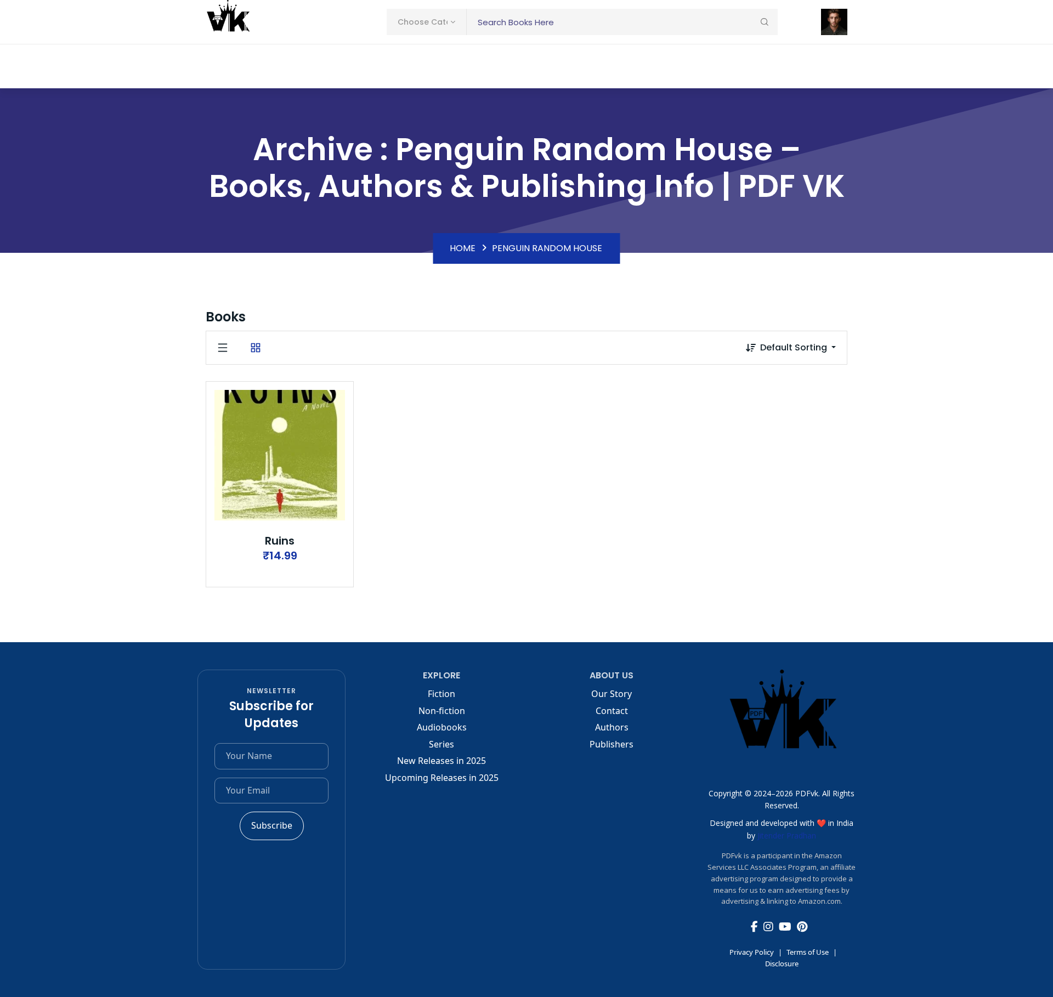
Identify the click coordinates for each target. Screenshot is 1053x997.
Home (462, 248)
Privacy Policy (751, 952)
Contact (612, 711)
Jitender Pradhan (786, 835)
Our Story (611, 694)
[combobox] (426, 22)
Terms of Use (807, 952)
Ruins (280, 540)
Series (441, 744)
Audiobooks (442, 727)
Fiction (441, 694)
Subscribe (271, 825)
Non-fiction (441, 711)
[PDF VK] (228, 22)
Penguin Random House (547, 248)
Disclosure (782, 963)
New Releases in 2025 (441, 761)
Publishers (611, 744)
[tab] (222, 347)
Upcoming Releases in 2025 (442, 778)
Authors (612, 727)
